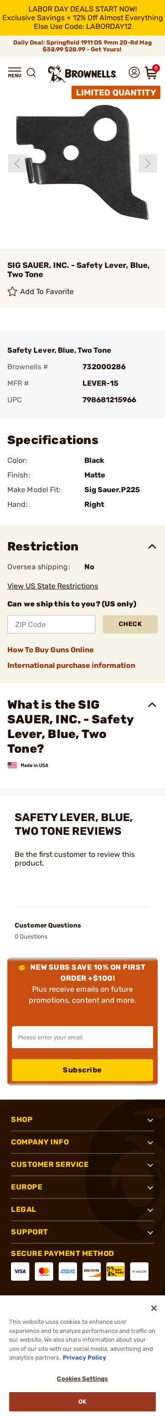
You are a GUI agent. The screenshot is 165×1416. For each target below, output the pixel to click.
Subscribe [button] (82, 1070)
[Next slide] (148, 163)
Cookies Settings (82, 1378)
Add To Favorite (47, 291)
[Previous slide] (17, 163)
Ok (82, 1401)
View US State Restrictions (52, 586)
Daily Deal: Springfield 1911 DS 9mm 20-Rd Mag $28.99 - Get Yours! (82, 46)
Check (130, 624)
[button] (14, 72)
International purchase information (71, 665)
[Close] (154, 1308)
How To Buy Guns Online (50, 649)
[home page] (82, 74)
